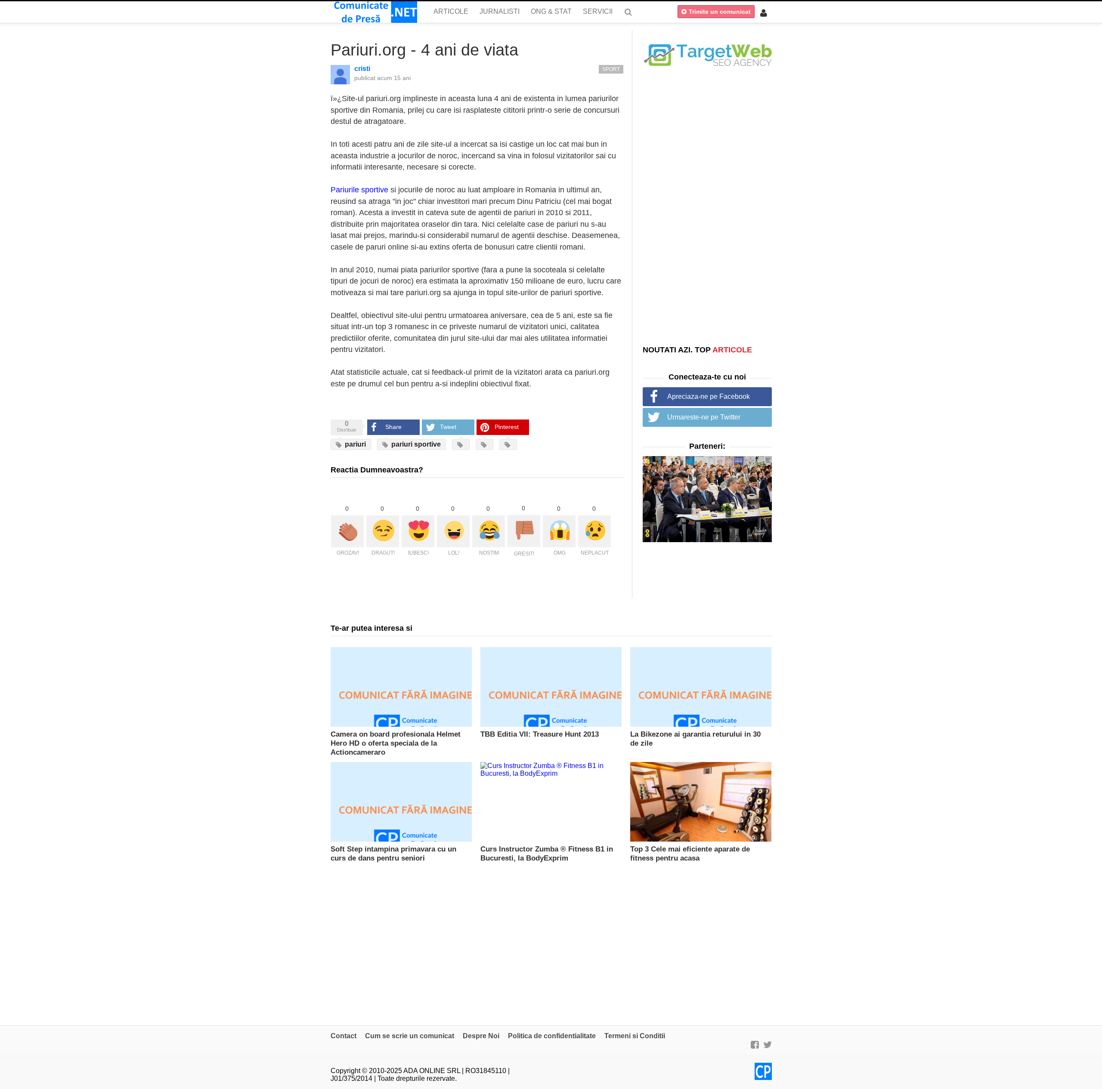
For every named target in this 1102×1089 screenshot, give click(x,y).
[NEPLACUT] (594, 531)
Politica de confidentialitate (552, 1036)
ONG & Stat (551, 11)
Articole (450, 11)
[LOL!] (453, 531)
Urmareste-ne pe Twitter (703, 417)
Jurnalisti (500, 11)
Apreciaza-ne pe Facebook (708, 396)
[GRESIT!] (524, 531)
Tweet (448, 426)
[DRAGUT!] (382, 531)
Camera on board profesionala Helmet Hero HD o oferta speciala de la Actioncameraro (396, 743)
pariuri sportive (415, 444)
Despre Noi (481, 1036)
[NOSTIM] (488, 531)
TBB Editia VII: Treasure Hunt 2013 (539, 734)
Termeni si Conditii (634, 1036)
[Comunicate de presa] (374, 12)
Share (393, 426)
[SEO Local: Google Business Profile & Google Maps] (707, 54)
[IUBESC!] (418, 531)
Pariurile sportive (359, 189)
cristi (362, 68)
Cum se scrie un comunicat (409, 1036)
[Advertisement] (707, 205)
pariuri (354, 444)
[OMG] (559, 531)
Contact (343, 1036)
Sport (611, 69)
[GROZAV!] (347, 531)
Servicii (598, 11)
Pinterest (507, 426)
